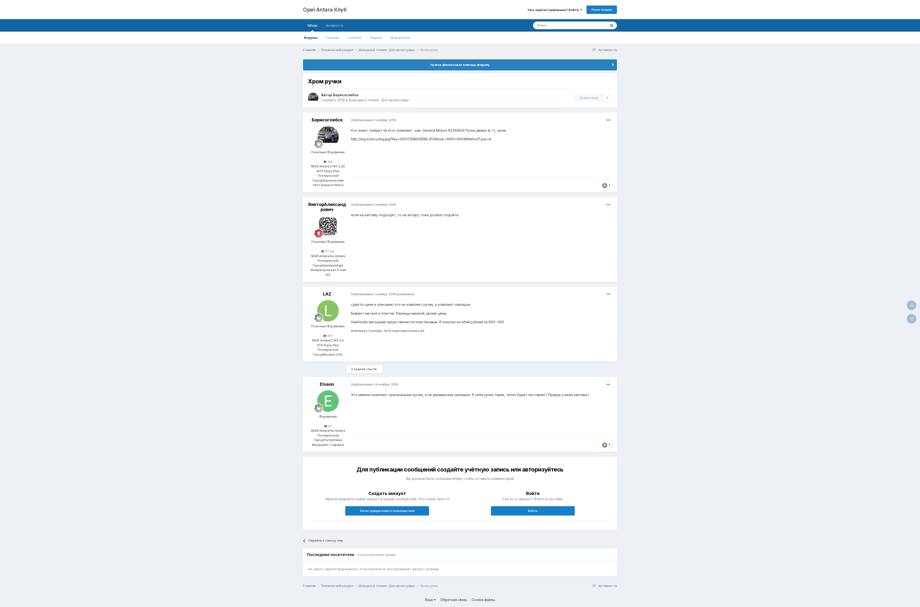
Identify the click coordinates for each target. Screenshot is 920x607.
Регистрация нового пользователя (387, 511)
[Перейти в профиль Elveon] (328, 401)
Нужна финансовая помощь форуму (460, 65)
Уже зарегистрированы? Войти (553, 10)
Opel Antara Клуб (324, 9)
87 (329, 426)
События (354, 38)
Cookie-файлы (483, 600)
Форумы (311, 38)
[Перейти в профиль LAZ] (328, 311)
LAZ (327, 293)
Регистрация (602, 9)
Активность (335, 25)
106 (330, 162)
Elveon (327, 384)
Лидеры (376, 38)
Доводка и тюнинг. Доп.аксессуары (379, 100)
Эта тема (593, 25)
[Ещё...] (608, 120)
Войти (533, 511)
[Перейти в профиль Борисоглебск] (313, 97)
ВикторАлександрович (327, 207)
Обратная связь (453, 600)
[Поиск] (611, 25)
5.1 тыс (329, 251)
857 (329, 336)
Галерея (332, 38)
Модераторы (400, 38)
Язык (429, 600)
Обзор (312, 25)
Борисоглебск (345, 95)
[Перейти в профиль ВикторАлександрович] (328, 226)
